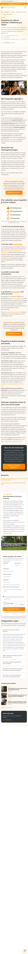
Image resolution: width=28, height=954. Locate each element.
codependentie (13, 139)
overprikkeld (17, 244)
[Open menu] (25, 7)
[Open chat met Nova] (25, 951)
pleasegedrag (16, 292)
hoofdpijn (9, 258)
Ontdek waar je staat (14, 192)
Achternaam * (17, 563)
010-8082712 (8, 720)
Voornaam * (6, 563)
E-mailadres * (6, 568)
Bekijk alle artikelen (6, 707)
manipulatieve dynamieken (13, 312)
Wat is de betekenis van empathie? (9, 482)
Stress (12, 12)
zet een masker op (17, 298)
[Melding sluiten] (26, 1)
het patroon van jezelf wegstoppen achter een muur (12, 383)
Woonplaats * (6, 580)
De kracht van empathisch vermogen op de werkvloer (14, 478)
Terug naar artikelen (8, 14)
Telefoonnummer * (7, 574)
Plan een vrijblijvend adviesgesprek (14, 466)
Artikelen (7, 12)
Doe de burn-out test (14, 333)
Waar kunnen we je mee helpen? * (11, 587)
